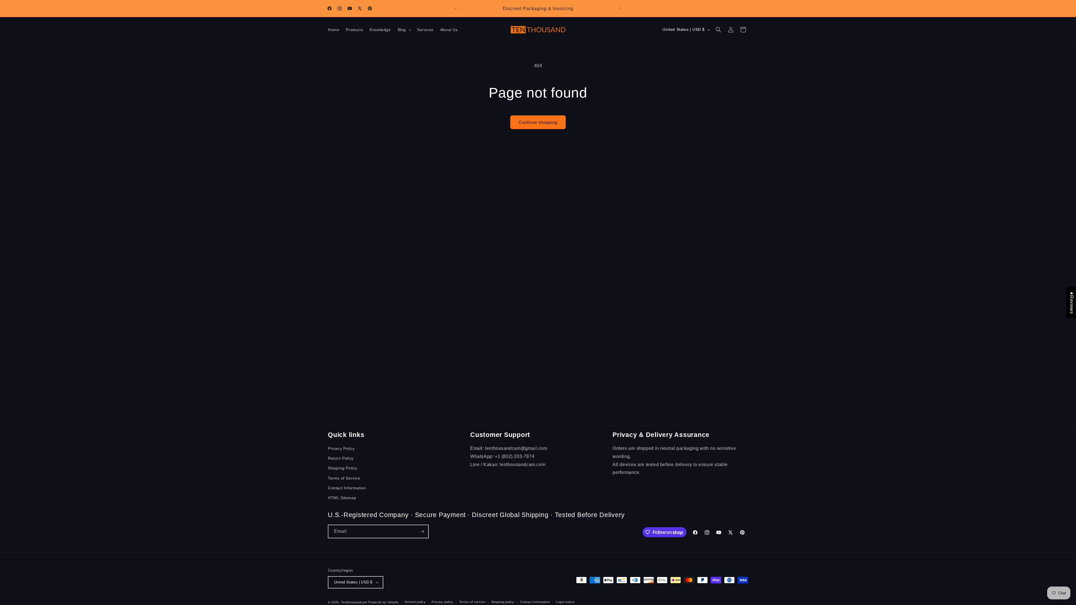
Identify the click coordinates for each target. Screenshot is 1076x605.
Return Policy (341, 458)
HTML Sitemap (342, 497)
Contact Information (347, 488)
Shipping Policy (342, 468)
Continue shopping (538, 122)
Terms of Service (344, 478)
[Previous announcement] (456, 8)
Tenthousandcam (354, 602)
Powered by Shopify (383, 602)
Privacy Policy (341, 448)
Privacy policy (442, 602)
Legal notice (565, 602)
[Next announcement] (620, 8)
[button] (404, 30)
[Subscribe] (422, 531)
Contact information (535, 602)
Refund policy (415, 602)
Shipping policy (502, 602)
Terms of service (472, 602)
